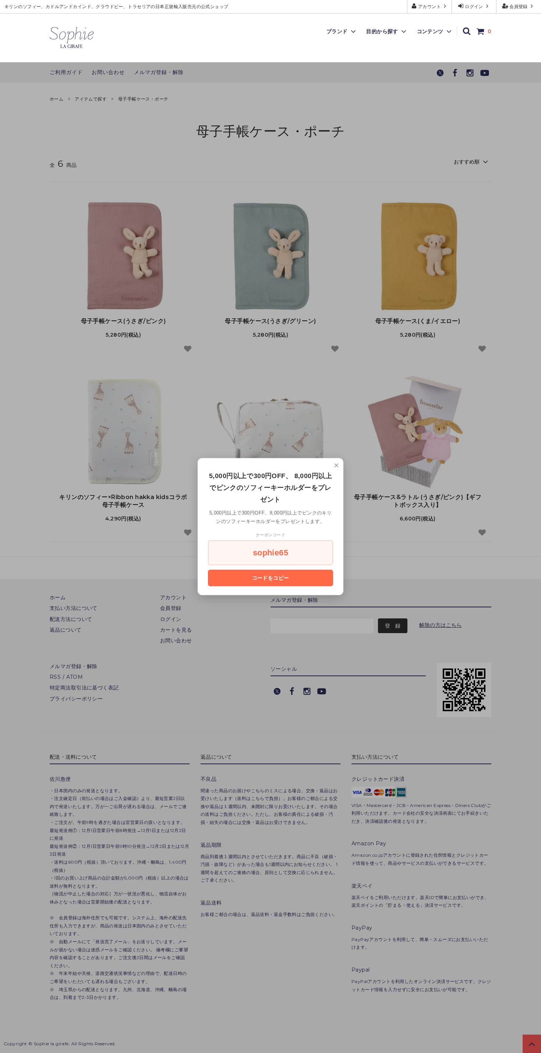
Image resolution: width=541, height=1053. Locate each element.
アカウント (429, 6)
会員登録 (518, 6)
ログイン (474, 6)
